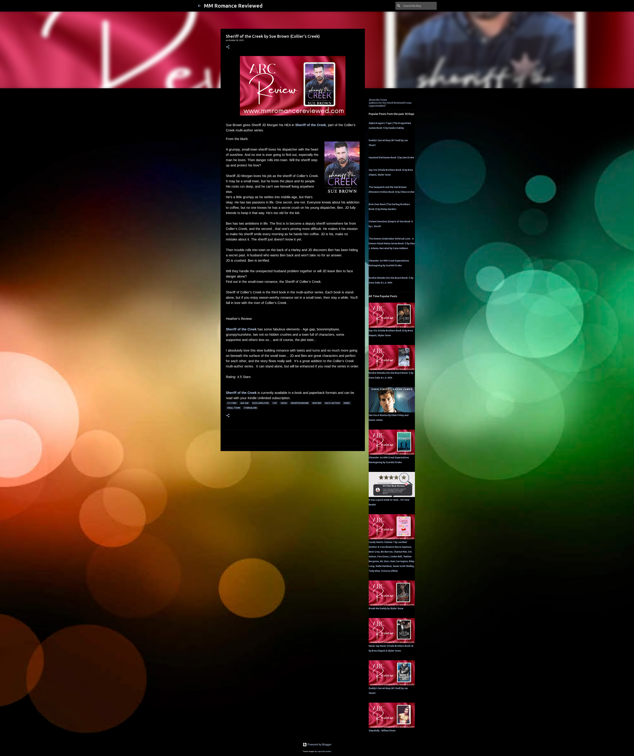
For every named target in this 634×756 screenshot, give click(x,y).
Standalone (250, 408)
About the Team (378, 99)
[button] (228, 47)
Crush (284, 403)
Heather (316, 403)
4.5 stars (232, 403)
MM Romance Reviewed (233, 6)
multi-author (332, 403)
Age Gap (244, 403)
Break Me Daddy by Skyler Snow (386, 608)
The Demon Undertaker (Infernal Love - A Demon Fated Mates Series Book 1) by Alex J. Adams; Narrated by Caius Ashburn (392, 243)
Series (347, 403)
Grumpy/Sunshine (300, 403)
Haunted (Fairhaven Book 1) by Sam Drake (391, 157)
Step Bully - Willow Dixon (382, 730)
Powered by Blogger (319, 744)
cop (275, 403)
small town (233, 408)
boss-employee (260, 403)
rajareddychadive (324, 751)
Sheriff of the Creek (310, 125)
